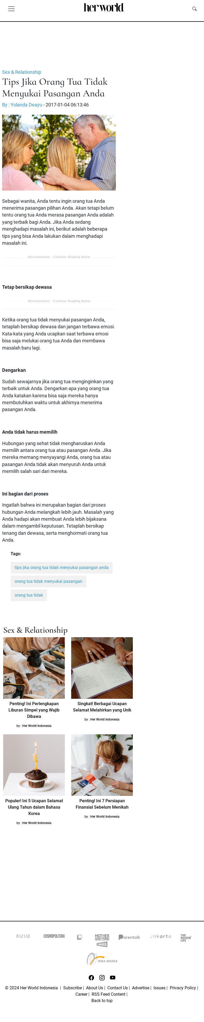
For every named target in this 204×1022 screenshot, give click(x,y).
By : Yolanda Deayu (22, 104)
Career (81, 994)
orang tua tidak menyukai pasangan (48, 581)
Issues (159, 987)
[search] (194, 8)
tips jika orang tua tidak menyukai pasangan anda (62, 567)
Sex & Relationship (21, 72)
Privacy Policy (183, 987)
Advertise (140, 987)
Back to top (102, 1000)
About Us (94, 987)
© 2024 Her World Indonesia (32, 987)
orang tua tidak (29, 595)
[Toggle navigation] (11, 8)
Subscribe (72, 987)
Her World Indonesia (37, 726)
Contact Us (117, 987)
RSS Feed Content (108, 994)
